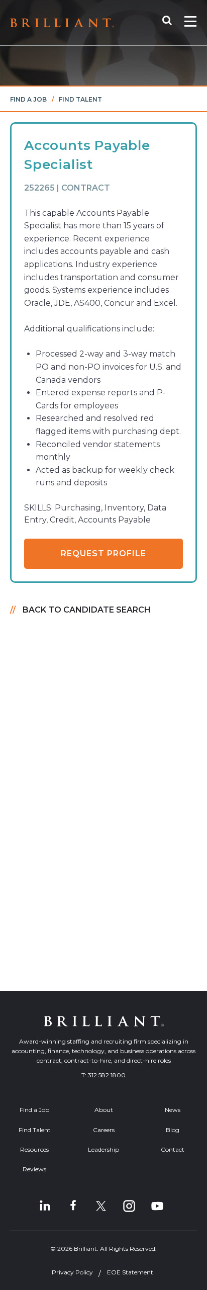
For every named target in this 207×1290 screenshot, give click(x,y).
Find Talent (80, 99)
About (103, 1109)
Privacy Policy (72, 1272)
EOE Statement (130, 1272)
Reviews (34, 1169)
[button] (172, 23)
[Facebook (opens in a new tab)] (73, 1206)
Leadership (103, 1149)
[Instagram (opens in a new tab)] (129, 1206)
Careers (104, 1130)
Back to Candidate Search (87, 610)
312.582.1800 (107, 1075)
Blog (172, 1130)
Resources (34, 1149)
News (172, 1109)
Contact (172, 1149)
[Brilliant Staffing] (62, 23)
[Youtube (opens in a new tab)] (157, 1206)
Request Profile (103, 553)
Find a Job (28, 99)
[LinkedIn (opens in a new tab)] (45, 1206)
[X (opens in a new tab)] (101, 1206)
